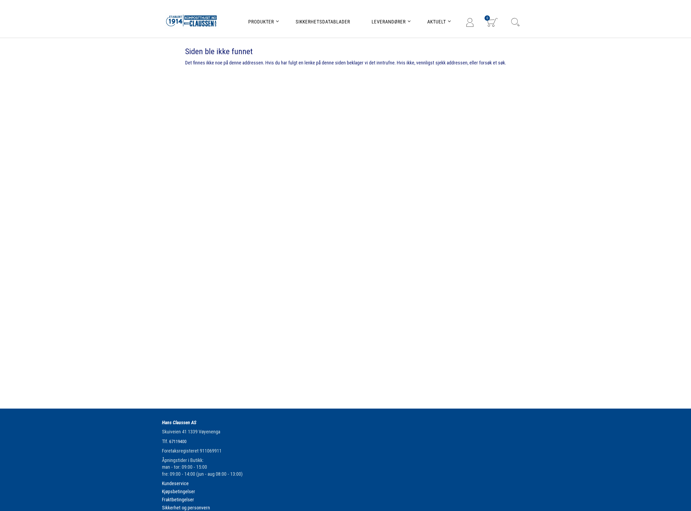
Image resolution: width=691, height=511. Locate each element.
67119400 (178, 441)
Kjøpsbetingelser (178, 491)
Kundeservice (175, 483)
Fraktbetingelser (178, 499)
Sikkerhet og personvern (186, 507)
